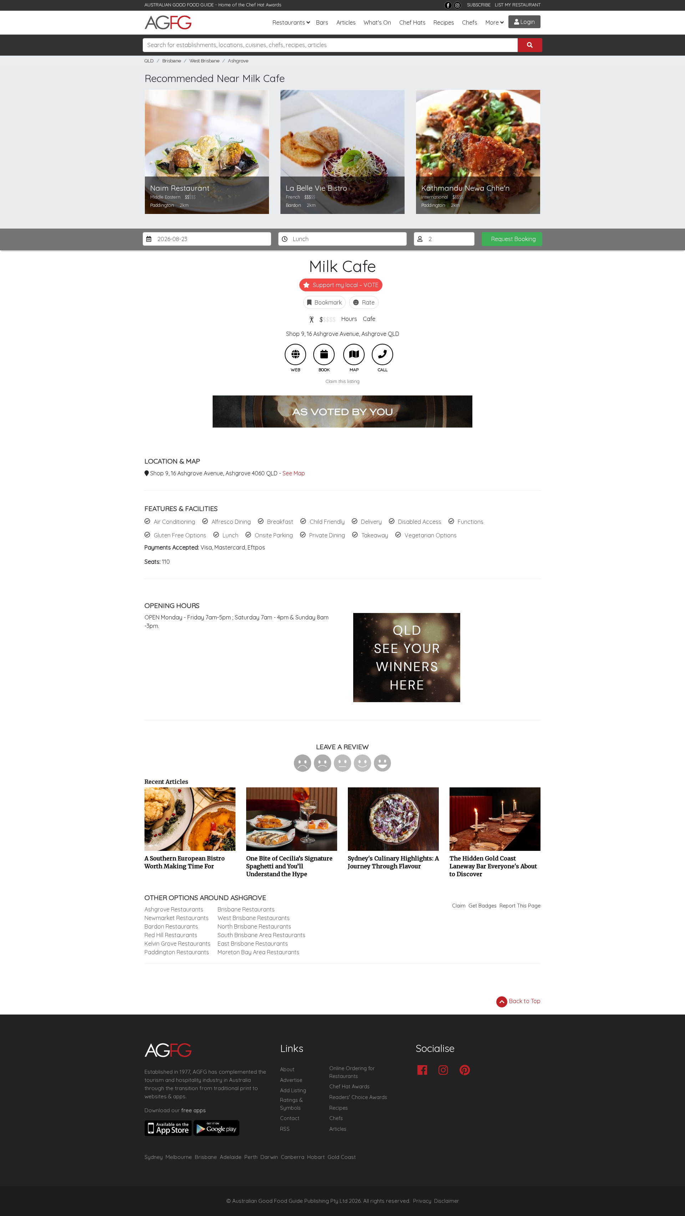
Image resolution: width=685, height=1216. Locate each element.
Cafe (369, 318)
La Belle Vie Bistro (316, 188)
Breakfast (280, 521)
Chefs (469, 22)
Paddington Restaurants (176, 952)
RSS (285, 1129)
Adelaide (231, 1157)
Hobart (316, 1157)
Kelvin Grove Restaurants (177, 943)
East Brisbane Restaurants (253, 943)
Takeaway (374, 535)
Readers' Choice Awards (358, 1097)
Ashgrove (238, 60)
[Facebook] (448, 5)
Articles (346, 22)
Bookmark (327, 302)
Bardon (293, 205)
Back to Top (524, 1001)
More (492, 22)
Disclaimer (446, 1201)
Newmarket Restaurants (176, 917)
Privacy (422, 1201)
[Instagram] (457, 5)
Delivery (371, 521)
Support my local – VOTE (345, 284)
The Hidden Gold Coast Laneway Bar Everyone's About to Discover (493, 866)
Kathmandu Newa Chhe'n (465, 188)
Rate (368, 302)
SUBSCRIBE (479, 4)
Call (382, 354)
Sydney (153, 1157)
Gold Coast (342, 1157)
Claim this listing (343, 381)
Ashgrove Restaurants (173, 909)
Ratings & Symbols (291, 1104)
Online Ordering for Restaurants (352, 1072)
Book (324, 354)
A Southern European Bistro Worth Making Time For (184, 862)
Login (527, 21)
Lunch (230, 535)
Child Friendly (327, 521)
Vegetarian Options (431, 535)
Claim (459, 906)
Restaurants (289, 22)
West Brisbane (204, 60)
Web (295, 354)
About (287, 1069)
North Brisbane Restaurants (254, 926)
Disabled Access (419, 521)
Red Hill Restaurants (170, 935)
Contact (289, 1118)
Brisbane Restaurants (246, 909)
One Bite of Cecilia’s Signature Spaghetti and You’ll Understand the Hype (289, 866)
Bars (322, 22)
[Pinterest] (466, 1071)
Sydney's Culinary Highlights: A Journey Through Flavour (393, 862)
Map (354, 354)
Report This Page (520, 906)
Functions (470, 521)
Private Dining (327, 535)
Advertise (291, 1080)
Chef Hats (412, 22)
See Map (294, 473)
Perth (251, 1157)
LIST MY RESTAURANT (518, 4)
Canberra (292, 1157)
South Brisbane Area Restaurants (261, 935)
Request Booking (513, 238)
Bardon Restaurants (171, 926)
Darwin (269, 1157)
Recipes (443, 22)
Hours (349, 318)
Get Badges (482, 906)
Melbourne (179, 1157)
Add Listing (293, 1090)
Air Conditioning (174, 521)
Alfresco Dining (231, 521)
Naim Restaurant (179, 188)
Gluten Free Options (180, 535)
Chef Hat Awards (263, 4)
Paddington (162, 205)
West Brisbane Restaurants (254, 917)
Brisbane (171, 60)
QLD (149, 60)
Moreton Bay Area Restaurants (258, 952)
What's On (377, 22)
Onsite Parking (274, 535)
